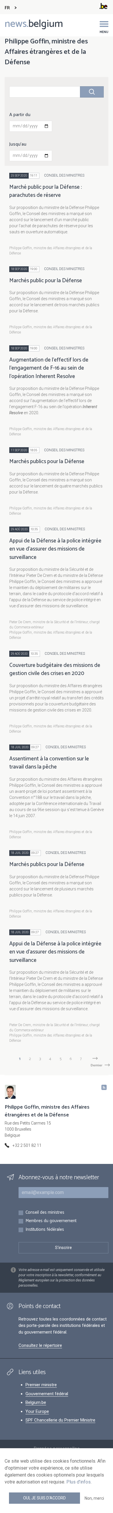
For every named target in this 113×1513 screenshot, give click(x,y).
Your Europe (37, 1411)
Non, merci (94, 1498)
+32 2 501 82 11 (26, 1145)
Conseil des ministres (44, 1212)
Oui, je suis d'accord (44, 1498)
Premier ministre (41, 1384)
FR (7, 8)
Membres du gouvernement (50, 1221)
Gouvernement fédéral (46, 1393)
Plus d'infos (78, 1482)
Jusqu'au (17, 144)
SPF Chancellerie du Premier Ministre (60, 1420)
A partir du (19, 114)
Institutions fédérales (44, 1229)
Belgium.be (35, 1402)
